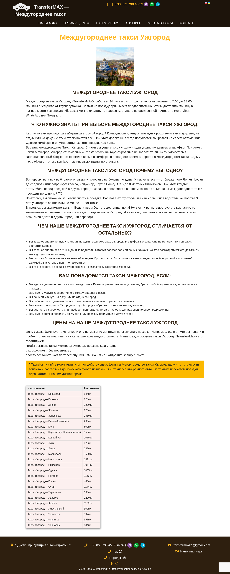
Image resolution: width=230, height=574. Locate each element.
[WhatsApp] (152, 4)
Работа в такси (160, 23)
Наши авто (47, 23)
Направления (107, 23)
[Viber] (146, 4)
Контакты (187, 23)
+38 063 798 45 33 (129, 4)
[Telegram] (158, 4)
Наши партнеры (191, 551)
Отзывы (133, 23)
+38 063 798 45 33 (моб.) (108, 545)
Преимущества (76, 23)
